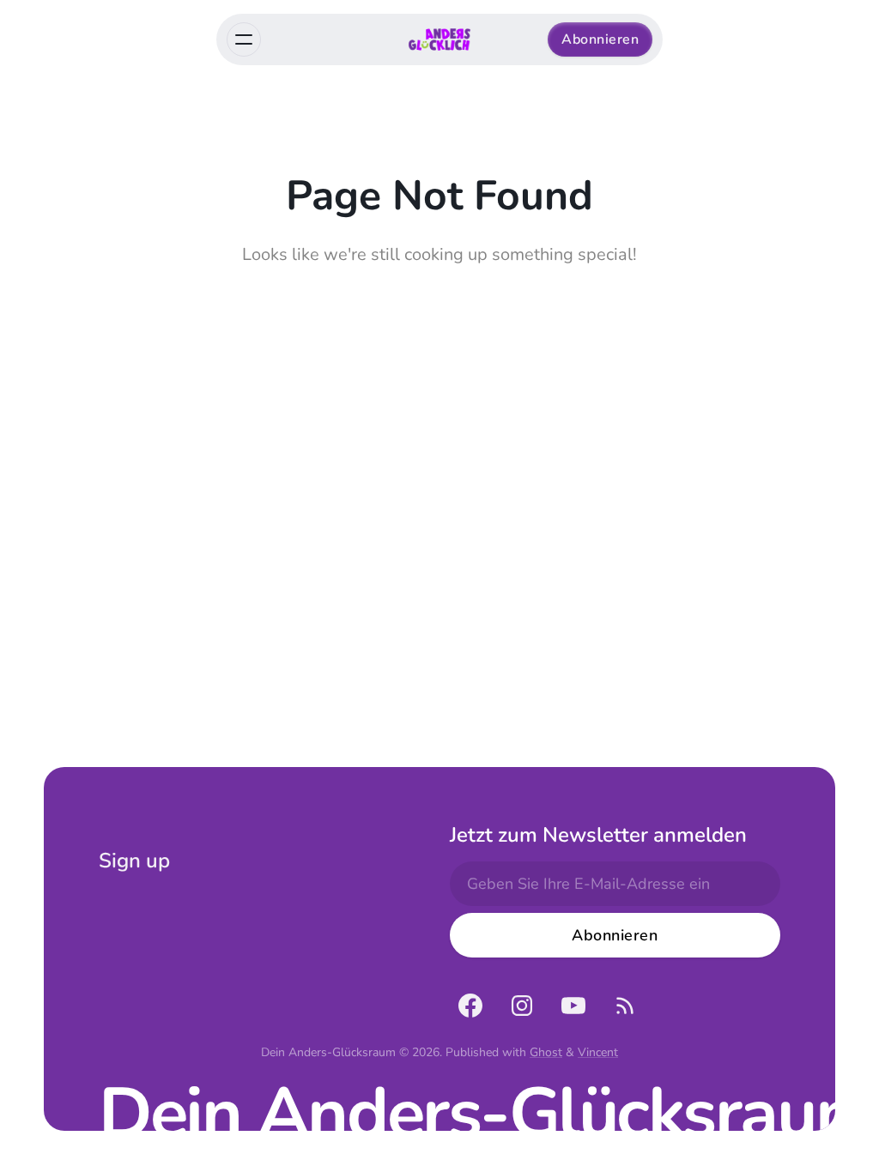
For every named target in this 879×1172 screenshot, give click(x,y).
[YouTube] (573, 1005)
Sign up (134, 860)
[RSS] (625, 1005)
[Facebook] (470, 1005)
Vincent (598, 1052)
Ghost (546, 1052)
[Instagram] (522, 1005)
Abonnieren (600, 39)
